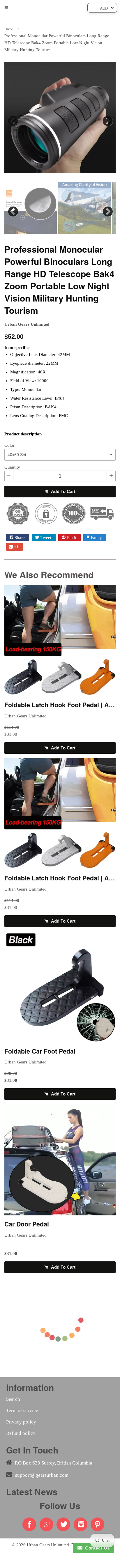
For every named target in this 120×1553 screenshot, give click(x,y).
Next (107, 119)
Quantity (12, 467)
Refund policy (21, 1433)
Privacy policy (21, 1422)
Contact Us (96, 1547)
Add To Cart (62, 491)
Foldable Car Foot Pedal (39, 1051)
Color (9, 445)
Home (8, 29)
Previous (13, 119)
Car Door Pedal (26, 1223)
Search (13, 1399)
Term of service (22, 1410)
